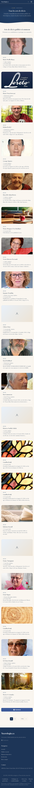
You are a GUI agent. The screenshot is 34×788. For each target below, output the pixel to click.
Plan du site (31, 780)
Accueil (13, 7)
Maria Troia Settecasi (9, 93)
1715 (22, 719)
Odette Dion (6, 327)
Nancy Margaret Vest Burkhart (12, 229)
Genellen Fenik (7, 462)
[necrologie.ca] (5, 2)
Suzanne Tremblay (8, 293)
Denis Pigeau (6, 595)
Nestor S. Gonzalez (8, 695)
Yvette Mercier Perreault (10, 259)
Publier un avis (5, 752)
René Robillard (7, 361)
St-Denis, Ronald (8, 661)
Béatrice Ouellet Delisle (10, 428)
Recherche (4, 757)
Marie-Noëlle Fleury (9, 59)
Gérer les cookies (24, 780)
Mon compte (4, 759)
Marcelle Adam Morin (9, 195)
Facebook (18, 709)
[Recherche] (28, 2)
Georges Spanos (7, 161)
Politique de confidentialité (15, 780)
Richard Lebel (7, 127)
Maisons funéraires (6, 754)
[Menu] (31, 1)
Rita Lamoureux (7, 394)
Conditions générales (5, 780)
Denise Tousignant (8, 561)
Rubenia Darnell (7, 527)
